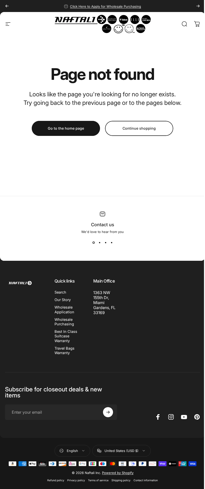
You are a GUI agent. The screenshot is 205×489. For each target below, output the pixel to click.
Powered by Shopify (118, 473)
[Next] (198, 6)
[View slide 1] (93, 243)
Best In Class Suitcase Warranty (65, 336)
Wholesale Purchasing (64, 321)
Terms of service (98, 480)
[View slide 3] (105, 243)
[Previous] (7, 6)
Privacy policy (76, 480)
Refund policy (55, 480)
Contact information (146, 480)
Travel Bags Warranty (64, 350)
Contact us (102, 224)
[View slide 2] (99, 243)
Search (60, 292)
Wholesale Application (64, 309)
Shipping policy (121, 480)
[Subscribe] (108, 412)
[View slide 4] (111, 243)
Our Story (62, 300)
